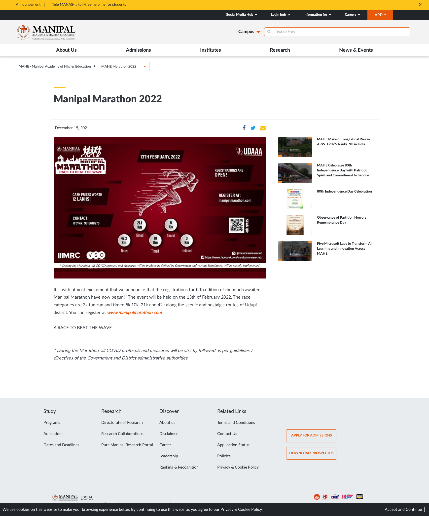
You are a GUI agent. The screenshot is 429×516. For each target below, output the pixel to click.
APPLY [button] (384, 16)
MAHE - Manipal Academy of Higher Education (55, 66)
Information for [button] (316, 14)
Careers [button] (351, 14)
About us (167, 423)
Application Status (233, 445)
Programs (51, 423)
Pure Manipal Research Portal (127, 445)
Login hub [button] (279, 14)
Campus (246, 32)
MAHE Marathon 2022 (118, 66)
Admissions (53, 434)
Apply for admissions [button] (313, 438)
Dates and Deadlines (61, 445)
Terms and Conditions (236, 423)
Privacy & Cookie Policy (238, 467)
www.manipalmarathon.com (134, 313)
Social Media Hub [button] (240, 14)
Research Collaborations (122, 434)
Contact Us (227, 434)
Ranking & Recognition (179, 467)
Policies (224, 456)
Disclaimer (168, 434)
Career (165, 445)
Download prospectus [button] (312, 455)
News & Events (356, 50)
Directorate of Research (122, 423)
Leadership (168, 456)
